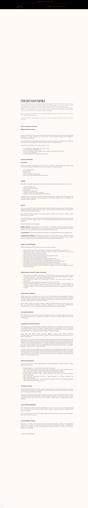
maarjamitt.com (37, 149)
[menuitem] (64, 6)
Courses (49, 6)
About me (55, 6)
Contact (60, 6)
